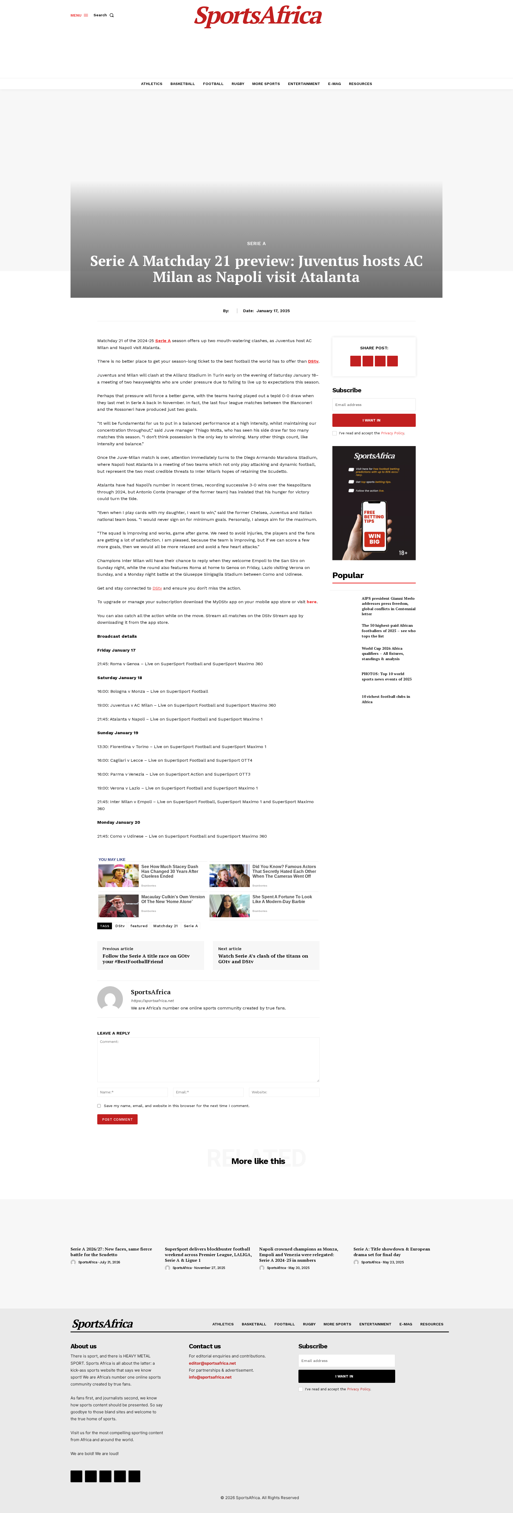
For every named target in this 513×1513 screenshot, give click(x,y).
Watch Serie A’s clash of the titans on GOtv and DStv (263, 959)
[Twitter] (368, 361)
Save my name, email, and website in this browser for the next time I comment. (177, 1106)
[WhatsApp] (392, 361)
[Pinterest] (380, 361)
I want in (371, 420)
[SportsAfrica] (110, 999)
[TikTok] (105, 1476)
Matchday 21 (165, 926)
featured (138, 926)
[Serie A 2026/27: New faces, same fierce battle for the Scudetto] (115, 1210)
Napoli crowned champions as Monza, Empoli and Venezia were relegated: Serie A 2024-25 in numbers (298, 1254)
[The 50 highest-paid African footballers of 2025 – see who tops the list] (344, 630)
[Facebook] (355, 361)
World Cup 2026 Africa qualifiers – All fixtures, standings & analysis (383, 653)
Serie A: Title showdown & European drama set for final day (391, 1251)
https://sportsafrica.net (152, 1001)
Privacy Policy (392, 433)
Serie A (191, 926)
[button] (105, 15)
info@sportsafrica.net (210, 1377)
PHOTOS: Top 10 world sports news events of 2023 (387, 676)
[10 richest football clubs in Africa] (344, 699)
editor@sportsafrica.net (212, 1363)
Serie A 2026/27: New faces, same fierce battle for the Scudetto (111, 1251)
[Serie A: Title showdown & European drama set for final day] (397, 1210)
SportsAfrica (151, 992)
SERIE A (256, 243)
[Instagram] (91, 1476)
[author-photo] (74, 1263)
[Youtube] (134, 1476)
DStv (120, 926)
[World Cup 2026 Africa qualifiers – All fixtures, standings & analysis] (344, 653)
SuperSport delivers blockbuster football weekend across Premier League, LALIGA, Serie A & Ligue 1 (208, 1254)
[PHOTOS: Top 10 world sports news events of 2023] (344, 676)
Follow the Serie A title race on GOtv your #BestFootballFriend (146, 959)
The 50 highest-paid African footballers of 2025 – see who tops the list (389, 630)
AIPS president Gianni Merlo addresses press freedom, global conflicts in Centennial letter (388, 606)
